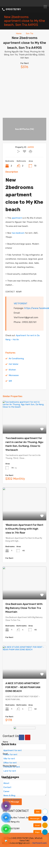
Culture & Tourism (11, 799)
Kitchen (12, 370)
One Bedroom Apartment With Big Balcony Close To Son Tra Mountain (24, 607)
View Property (24, 427)
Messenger (35, 818)
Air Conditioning (16, 358)
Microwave (14, 375)
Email (37, 825)
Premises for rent (11, 767)
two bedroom (17, 233)
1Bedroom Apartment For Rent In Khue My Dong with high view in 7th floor (24, 528)
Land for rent (9, 771)
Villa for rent (9, 758)
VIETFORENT (20, 303)
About (6, 783)
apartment (17, 218)
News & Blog (9, 795)
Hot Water (13, 364)
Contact (7, 787)
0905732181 (13, 9)
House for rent (10, 754)
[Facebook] (21, 737)
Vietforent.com (39, 843)
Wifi (10, 381)
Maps (37, 832)
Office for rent (10, 762)
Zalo (38, 812)
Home (19, 33)
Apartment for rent (12, 750)
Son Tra (29, 33)
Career (6, 791)
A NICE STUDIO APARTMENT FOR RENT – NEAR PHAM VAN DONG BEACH (22, 687)
